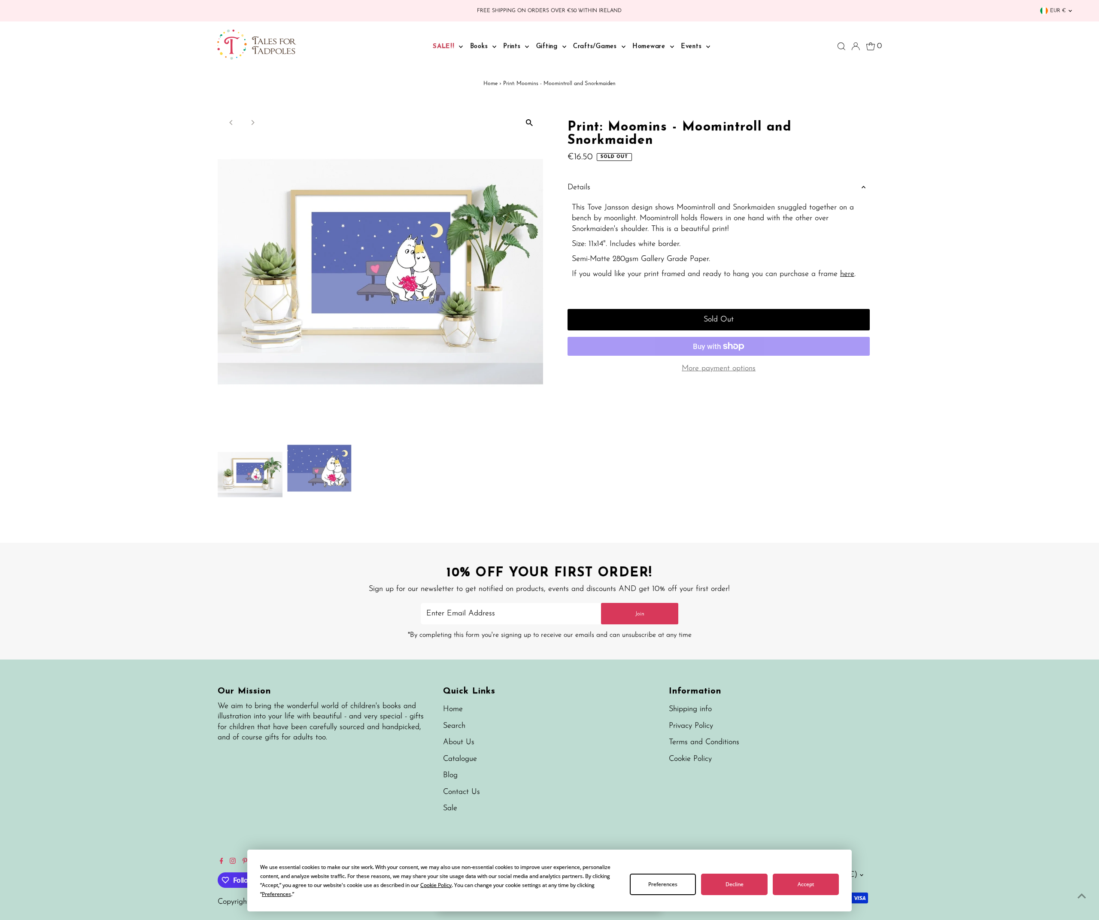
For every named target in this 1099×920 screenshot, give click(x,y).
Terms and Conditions (704, 742)
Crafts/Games (596, 46)
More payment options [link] (719, 368)
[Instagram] (233, 862)
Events (692, 46)
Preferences (662, 884)
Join (639, 614)
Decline (735, 884)
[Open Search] (841, 46)
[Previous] (231, 122)
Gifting (548, 46)
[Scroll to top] (1081, 896)
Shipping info (690, 709)
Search (454, 726)
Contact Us (461, 792)
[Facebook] (221, 862)
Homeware (650, 46)
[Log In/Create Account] (855, 46)
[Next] (252, 122)
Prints (513, 46)
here (847, 274)
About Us (458, 742)
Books (480, 46)
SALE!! (445, 46)
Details (579, 187)
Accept (806, 884)
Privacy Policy (691, 726)
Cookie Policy (690, 759)
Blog (450, 775)
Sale (450, 808)
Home (490, 83)
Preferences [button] (276, 894)
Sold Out (719, 320)
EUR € (1058, 10)
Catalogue (460, 759)
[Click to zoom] (529, 123)
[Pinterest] (244, 862)
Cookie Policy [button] (436, 885)
